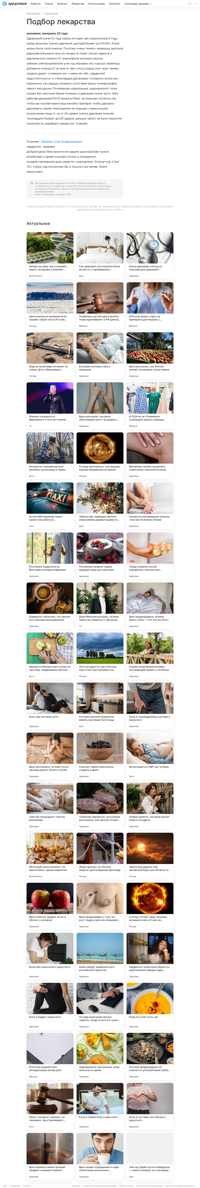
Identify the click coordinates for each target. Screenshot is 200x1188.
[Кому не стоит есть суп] (150, 1006)
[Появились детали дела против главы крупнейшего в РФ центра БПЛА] (100, 305)
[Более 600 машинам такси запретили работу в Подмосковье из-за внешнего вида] (50, 505)
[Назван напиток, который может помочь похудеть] (150, 806)
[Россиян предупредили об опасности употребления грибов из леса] (150, 1056)
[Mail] (4, 4)
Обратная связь (126, 1186)
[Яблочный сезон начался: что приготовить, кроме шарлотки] (50, 856)
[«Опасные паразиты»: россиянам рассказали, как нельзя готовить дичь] (100, 806)
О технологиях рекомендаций (149, 1186)
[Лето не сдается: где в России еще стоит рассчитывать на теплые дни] (100, 656)
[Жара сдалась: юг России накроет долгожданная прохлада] (100, 856)
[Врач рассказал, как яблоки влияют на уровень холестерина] (150, 355)
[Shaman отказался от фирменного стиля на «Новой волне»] (50, 405)
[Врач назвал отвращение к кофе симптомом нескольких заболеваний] (100, 1156)
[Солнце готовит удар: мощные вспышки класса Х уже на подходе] (150, 906)
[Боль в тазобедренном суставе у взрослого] (150, 706)
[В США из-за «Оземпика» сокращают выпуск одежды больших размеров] (150, 405)
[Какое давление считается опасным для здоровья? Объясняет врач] (150, 255)
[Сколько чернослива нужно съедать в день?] (100, 756)
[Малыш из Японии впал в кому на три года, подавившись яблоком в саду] (50, 656)
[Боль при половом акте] (50, 706)
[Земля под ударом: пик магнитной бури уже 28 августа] (150, 856)
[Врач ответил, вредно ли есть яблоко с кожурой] (50, 906)
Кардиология (51, 13)
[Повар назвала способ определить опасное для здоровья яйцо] (150, 555)
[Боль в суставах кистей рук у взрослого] (150, 1106)
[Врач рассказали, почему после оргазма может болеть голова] (50, 756)
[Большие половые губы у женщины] (100, 355)
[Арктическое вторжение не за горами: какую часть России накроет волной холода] (50, 305)
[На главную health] (17, 4)
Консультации (33, 13)
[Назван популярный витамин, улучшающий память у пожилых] (150, 656)
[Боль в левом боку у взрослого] (100, 1106)
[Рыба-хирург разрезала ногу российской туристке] (100, 956)
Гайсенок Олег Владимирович (61, 141)
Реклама (27, 1186)
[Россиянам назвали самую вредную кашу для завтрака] (100, 555)
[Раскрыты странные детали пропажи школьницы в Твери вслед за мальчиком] (50, 455)
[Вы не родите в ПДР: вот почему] (150, 756)
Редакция (76, 1186)
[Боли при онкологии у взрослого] (50, 956)
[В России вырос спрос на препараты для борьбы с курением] (150, 305)
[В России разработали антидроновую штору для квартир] (50, 1056)
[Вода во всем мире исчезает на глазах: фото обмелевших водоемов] (50, 355)
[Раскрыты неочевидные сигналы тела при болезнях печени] (150, 505)
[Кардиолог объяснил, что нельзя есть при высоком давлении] (50, 606)
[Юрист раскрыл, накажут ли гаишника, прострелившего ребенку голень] (50, 1106)
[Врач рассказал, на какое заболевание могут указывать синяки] (100, 405)
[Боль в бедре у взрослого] (50, 1006)
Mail (5, 1186)
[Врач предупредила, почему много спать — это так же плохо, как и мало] (150, 606)
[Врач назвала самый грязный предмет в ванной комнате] (50, 1156)
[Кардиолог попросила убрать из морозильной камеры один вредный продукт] (150, 956)
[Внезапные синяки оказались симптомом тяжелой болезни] (150, 455)
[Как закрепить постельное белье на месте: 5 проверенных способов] (100, 255)
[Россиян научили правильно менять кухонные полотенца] (100, 706)
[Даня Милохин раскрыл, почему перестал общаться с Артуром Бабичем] (100, 606)
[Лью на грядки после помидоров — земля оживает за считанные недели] (150, 1156)
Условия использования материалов (99, 1186)
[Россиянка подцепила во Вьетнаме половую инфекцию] (50, 555)
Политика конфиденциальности (180, 1186)
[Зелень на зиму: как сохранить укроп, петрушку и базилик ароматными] (50, 255)
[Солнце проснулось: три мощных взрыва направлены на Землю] (100, 455)
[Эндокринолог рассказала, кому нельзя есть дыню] (100, 1056)
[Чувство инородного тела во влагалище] (50, 806)
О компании (14, 1186)
